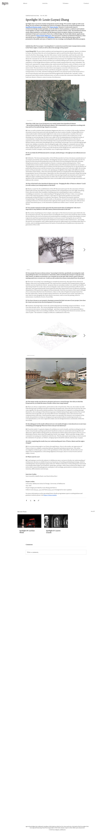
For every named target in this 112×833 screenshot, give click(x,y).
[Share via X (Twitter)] (30, 500)
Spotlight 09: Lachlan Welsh (27, 531)
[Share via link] (38, 500)
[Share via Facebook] (26, 500)
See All (93, 511)
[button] (86, 3)
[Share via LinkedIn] (34, 500)
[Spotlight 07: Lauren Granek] (56, 521)
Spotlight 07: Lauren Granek (53, 531)
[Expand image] (56, 100)
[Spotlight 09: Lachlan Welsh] (29, 521)
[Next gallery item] (84, 100)
